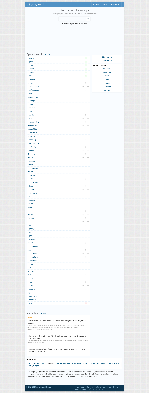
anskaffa (40, 363)
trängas (36, 366)
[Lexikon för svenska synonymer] (36, 4)
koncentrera (77, 363)
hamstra (59, 363)
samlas (96, 363)
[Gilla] (83, 58)
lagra (85, 363)
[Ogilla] (88, 58)
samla (46, 54)
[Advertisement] (74, 40)
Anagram (105, 4)
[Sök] (88, 19)
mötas (90, 363)
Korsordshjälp (115, 4)
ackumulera (32, 363)
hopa (64, 363)
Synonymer (96, 4)
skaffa (30, 366)
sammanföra (114, 363)
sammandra (104, 363)
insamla (70, 363)
